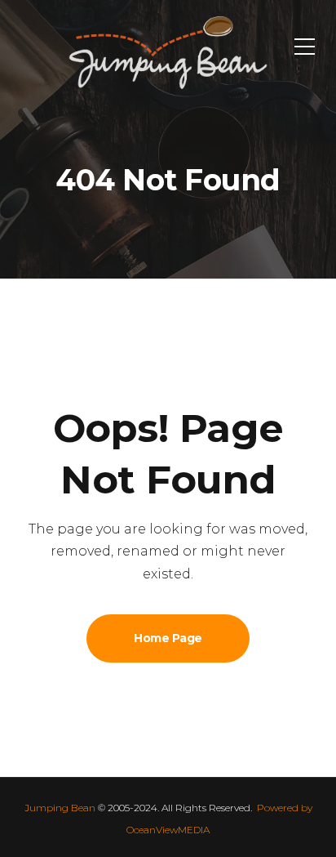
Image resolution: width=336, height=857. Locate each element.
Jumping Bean (59, 807)
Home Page (168, 638)
